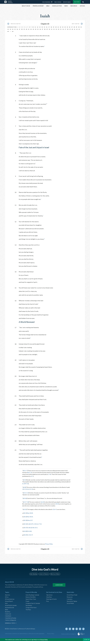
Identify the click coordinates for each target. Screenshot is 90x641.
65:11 (25, 493)
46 (40, 29)
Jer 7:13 (39, 524)
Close (86, 639)
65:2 (25, 516)
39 (24, 29)
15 (44, 27)
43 (33, 29)
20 (56, 27)
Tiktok (83, 629)
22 (60, 27)
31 (81, 27)
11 (35, 27)
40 (26, 29)
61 (74, 29)
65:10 (25, 520)
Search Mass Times (31, 599)
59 (70, 29)
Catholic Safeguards (10, 620)
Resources (70, 597)
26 (69, 27)
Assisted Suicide (9, 607)
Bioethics (7, 611)
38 (22, 29)
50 (49, 29)
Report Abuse (67, 2)
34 (12, 29)
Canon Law (8, 614)
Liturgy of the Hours (31, 607)
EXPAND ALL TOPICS (10, 623)
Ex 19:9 (24, 483)
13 (39, 27)
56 (63, 29)
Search (83, 2)
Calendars (69, 599)
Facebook (70, 629)
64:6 (28, 472)
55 (61, 29)
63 (79, 29)
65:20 (25, 531)
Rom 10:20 (30, 513)
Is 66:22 (30, 527)
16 (46, 27)
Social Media (70, 603)
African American (9, 599)
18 (51, 27)
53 (56, 29)
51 (51, 29)
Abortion (7, 595)
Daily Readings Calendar (52, 2)
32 (8, 29)
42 (31, 29)
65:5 (24, 480)
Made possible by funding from (69, 634)
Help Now (76, 1)
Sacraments (29, 605)
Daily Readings (46, 2)
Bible (6, 609)
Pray (47, 601)
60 (72, 29)
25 (67, 27)
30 (79, 27)
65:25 (25, 509)
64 (8, 31)
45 (38, 29)
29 (76, 27)
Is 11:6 (29, 535)
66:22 (42, 502)
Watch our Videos (55, 574)
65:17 (25, 502)
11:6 (54, 509)
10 (33, 27)
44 (35, 29)
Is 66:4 (29, 524)
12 (37, 27)
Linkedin (76, 629)
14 (42, 27)
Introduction (12, 27)
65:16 (25, 498)
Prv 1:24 (34, 524)
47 (42, 29)
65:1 (24, 470)
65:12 (25, 524)
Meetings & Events (51, 599)
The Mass (28, 609)
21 (58, 27)
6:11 (29, 489)
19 (53, 27)
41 (28, 29)
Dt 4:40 (29, 531)
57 (65, 29)
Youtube (73, 629)
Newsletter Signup (72, 601)
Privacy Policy (49, 544)
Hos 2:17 (30, 520)
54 (58, 29)
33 (10, 29)
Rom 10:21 (30, 516)
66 (12, 31)
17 (49, 27)
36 (17, 29)
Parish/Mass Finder (72, 595)
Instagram (80, 629)
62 (77, 29)
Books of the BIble (31, 597)
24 (65, 27)
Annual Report (9, 601)
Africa (6, 597)
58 (67, 29)
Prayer (27, 601)
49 (47, 29)
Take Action (49, 595)
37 (19, 29)
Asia (6, 603)
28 (74, 27)
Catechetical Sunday (10, 618)
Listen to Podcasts (44, 574)
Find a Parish (57, 2)
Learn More (59, 585)
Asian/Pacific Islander (11, 605)
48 (44, 29)
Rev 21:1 (35, 527)
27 (72, 27)
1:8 (23, 489)
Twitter (66, 629)
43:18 (57, 504)
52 (54, 29)
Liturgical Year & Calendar (33, 603)
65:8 (24, 487)
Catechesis (8, 616)
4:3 (27, 489)
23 (62, 27)
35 (15, 29)
